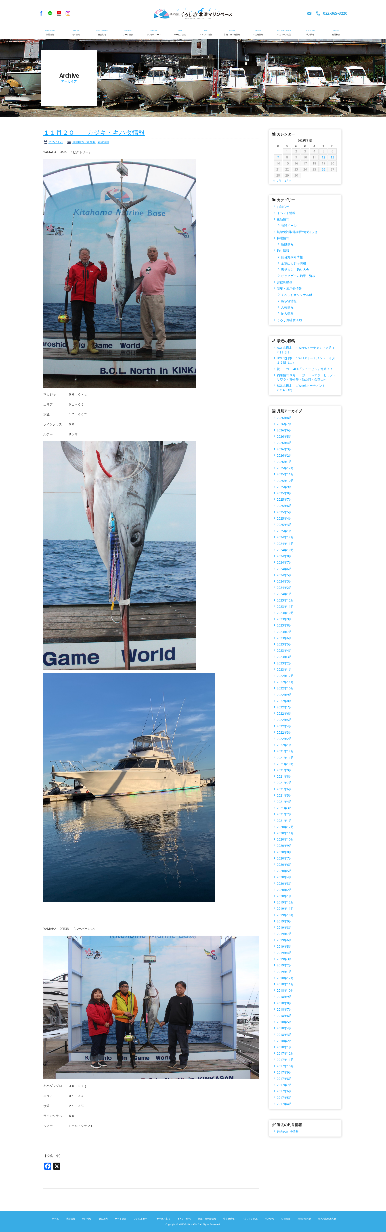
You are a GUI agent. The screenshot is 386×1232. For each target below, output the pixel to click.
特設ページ (289, 225)
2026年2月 (284, 455)
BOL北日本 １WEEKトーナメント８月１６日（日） (306, 349)
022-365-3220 (335, 13)
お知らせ (283, 206)
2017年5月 (284, 1097)
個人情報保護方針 (327, 1218)
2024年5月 (284, 575)
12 (323, 157)
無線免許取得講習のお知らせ (297, 232)
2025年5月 (284, 512)
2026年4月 (284, 443)
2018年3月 (284, 1034)
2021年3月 (284, 808)
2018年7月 (284, 1009)
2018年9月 (284, 997)
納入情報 (287, 313)
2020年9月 (284, 845)
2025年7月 (284, 499)
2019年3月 (284, 959)
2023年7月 (284, 632)
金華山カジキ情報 (84, 142)
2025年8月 (284, 493)
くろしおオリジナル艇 (296, 295)
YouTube (59, 13)
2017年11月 (285, 1059)
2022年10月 (285, 688)
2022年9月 (284, 695)
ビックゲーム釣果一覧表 (298, 276)
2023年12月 (285, 600)
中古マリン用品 (284, 32)
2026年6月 (284, 430)
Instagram (67, 13)
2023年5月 (284, 644)
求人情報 (310, 32)
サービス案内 (180, 32)
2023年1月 (284, 669)
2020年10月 (285, 839)
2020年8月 (284, 852)
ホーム (55, 1218)
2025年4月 (284, 518)
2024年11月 (285, 543)
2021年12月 (285, 751)
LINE (50, 13)
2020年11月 (285, 833)
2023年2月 (284, 663)
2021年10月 (285, 764)
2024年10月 (285, 550)
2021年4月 (284, 801)
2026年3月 (284, 449)
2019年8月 (284, 927)
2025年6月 (284, 506)
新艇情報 (287, 244)
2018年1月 (284, 1047)
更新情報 (283, 219)
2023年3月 (284, 657)
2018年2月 (284, 1041)
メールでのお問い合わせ (309, 13)
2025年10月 (285, 481)
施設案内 (102, 32)
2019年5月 (284, 946)
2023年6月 (284, 638)
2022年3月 (284, 732)
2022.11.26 (55, 142)
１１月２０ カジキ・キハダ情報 (94, 132)
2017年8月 (284, 1078)
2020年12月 (285, 827)
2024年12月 (285, 537)
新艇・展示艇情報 (232, 32)
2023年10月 (285, 613)
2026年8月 (284, 418)
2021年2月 (284, 814)
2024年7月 (284, 562)
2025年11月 (285, 474)
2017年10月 (285, 1066)
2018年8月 (284, 1003)
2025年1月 (284, 531)
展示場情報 (289, 301)
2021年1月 (284, 820)
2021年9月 (284, 770)
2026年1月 (284, 462)
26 (323, 169)
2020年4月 (284, 877)
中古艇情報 (258, 32)
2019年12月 (285, 902)
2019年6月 (284, 940)
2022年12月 (285, 676)
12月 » (287, 181)
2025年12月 (285, 468)
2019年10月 (285, 915)
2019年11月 (285, 908)
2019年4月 (284, 953)
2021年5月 (284, 795)
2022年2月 (284, 739)
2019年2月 (284, 965)
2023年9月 (284, 619)
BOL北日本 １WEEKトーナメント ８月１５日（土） (306, 360)
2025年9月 (284, 487)
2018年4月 (284, 1028)
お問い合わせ (304, 1218)
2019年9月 (284, 921)
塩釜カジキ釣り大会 (295, 269)
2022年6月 (284, 713)
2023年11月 (285, 606)
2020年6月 (284, 864)
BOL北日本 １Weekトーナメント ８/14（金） (306, 387)
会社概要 (336, 32)
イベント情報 (206, 32)
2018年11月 (285, 984)
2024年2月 (284, 587)
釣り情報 (76, 32)
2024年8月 (284, 556)
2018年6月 (284, 1015)
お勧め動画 (284, 282)
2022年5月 (284, 720)
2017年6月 (284, 1091)
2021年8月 (284, 776)
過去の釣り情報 (288, 1131)
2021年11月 (285, 757)
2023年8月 (284, 625)
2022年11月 (285, 682)
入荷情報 (287, 307)
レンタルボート (154, 32)
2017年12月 (285, 1053)
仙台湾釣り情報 (292, 257)
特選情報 (50, 32)
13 (332, 157)
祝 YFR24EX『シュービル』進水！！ (305, 369)
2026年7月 (284, 424)
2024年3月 (284, 581)
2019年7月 (284, 934)
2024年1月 (284, 594)
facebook (41, 13)
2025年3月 (284, 524)
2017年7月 (284, 1085)
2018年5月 (284, 1022)
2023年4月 (284, 650)
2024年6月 (284, 569)
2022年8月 (284, 701)
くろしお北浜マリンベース (193, 13)
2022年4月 (284, 726)
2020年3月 (284, 883)
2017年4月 (284, 1104)
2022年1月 (284, 745)
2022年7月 (284, 707)
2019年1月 (284, 972)
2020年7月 (284, 858)
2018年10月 (285, 990)
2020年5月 (284, 871)
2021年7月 (284, 782)
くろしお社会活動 (289, 320)
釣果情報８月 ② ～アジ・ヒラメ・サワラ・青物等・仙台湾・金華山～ (306, 377)
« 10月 (277, 181)
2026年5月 (284, 436)
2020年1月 (284, 896)
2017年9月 (284, 1072)
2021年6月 (284, 789)
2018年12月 (285, 978)
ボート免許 (128, 32)
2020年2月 (284, 890)
